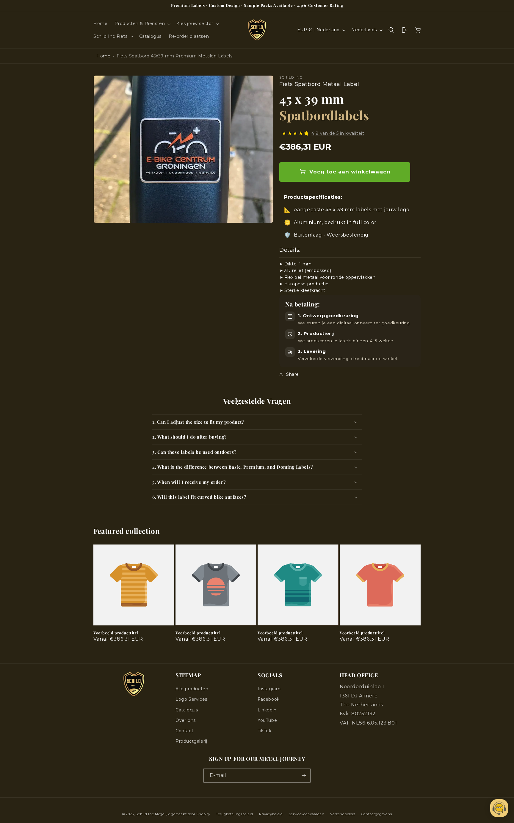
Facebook (269, 699)
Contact (184, 730)
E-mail (218, 775)
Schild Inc (145, 814)
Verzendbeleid (342, 814)
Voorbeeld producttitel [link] (115, 632)
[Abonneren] (303, 776)
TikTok (265, 730)
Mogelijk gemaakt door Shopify (182, 814)
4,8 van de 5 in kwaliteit (337, 133)
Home (103, 56)
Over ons (185, 720)
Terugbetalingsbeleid (234, 814)
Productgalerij (191, 741)
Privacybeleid (271, 814)
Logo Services (191, 699)
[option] (183, 149)
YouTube (267, 720)
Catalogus (186, 710)
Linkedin (267, 710)
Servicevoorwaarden (307, 814)
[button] (142, 23)
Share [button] (292, 374)
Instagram (269, 688)
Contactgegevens (376, 814)
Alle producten (191, 688)
